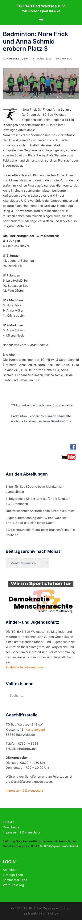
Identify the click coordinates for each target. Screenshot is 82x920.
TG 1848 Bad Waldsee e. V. (41, 6)
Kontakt (8, 822)
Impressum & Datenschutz (21, 832)
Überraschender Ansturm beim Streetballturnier (40, 511)
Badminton (64, 58)
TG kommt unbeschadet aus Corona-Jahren (42, 405)
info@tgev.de (26, 749)
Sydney (52, 913)
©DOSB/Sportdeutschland (59, 846)
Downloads (11, 827)
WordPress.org (13, 885)
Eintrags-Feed (13, 875)
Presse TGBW (18, 58)
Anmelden (10, 870)
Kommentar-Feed (15, 880)
